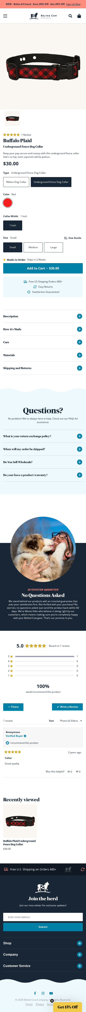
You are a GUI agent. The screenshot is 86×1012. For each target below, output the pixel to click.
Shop (7, 943)
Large (53, 247)
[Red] (7, 202)
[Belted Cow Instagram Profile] (43, 994)
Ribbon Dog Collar (16, 182)
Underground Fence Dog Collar (51, 182)
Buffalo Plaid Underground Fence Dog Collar (19, 843)
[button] (5, 16)
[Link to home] (43, 16)
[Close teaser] (52, 1001)
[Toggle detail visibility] (79, 316)
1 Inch (12, 225)
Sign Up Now (73, 4)
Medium (33, 247)
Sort (51, 720)
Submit (43, 927)
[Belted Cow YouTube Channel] (51, 994)
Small (13, 247)
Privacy (40, 1004)
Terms (29, 1004)
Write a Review (71, 707)
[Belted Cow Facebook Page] (35, 994)
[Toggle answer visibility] (79, 436)
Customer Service (16, 966)
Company (10, 954)
